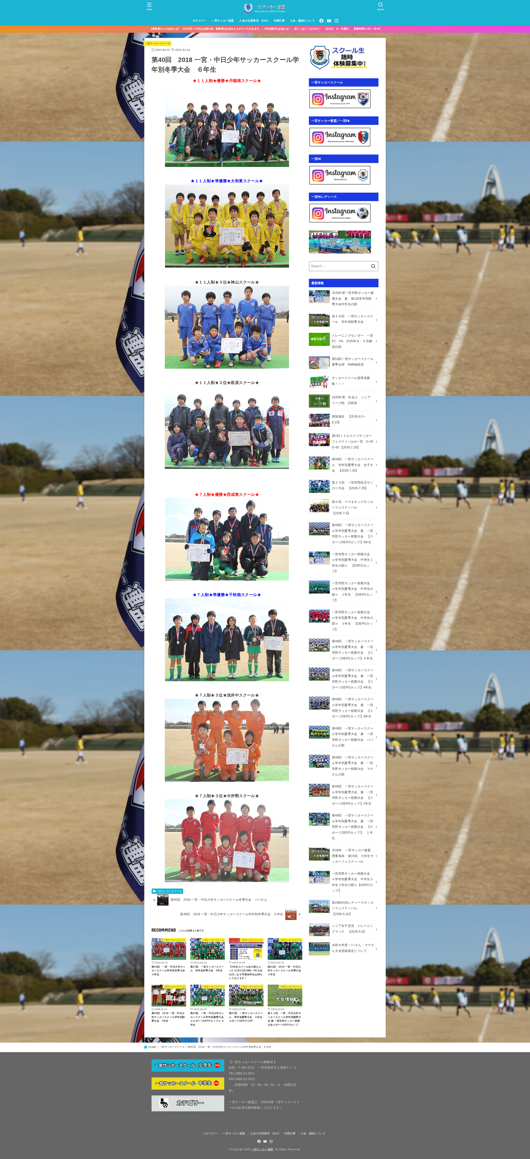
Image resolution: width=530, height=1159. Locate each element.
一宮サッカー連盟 (223, 20)
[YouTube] (329, 21)
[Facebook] (321, 21)
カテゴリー (199, 20)
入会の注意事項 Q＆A (253, 20)
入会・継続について (302, 20)
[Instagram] (336, 21)
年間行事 (279, 20)
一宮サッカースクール (157, 43)
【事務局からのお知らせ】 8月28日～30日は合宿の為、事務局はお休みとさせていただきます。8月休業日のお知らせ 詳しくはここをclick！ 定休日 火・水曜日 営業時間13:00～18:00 (267, 28)
